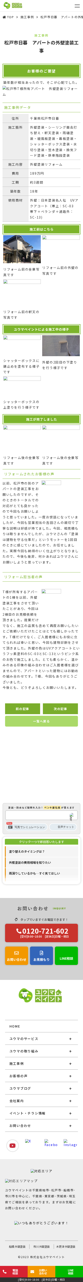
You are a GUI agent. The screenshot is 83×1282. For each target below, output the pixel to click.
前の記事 (22, 709)
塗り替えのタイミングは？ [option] (27, 851)
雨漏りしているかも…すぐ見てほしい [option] (34, 873)
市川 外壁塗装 (41, 1246)
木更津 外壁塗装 (65, 1246)
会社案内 (16, 1100)
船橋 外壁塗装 (17, 1246)
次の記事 (60, 709)
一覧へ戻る (41, 721)
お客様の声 (18, 1076)
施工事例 (16, 1063)
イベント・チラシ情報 (27, 1113)
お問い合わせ (20, 1125)
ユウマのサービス (24, 1038)
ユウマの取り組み (24, 1051)
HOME (14, 1026)
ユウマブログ (20, 1088)
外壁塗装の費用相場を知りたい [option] (30, 862)
